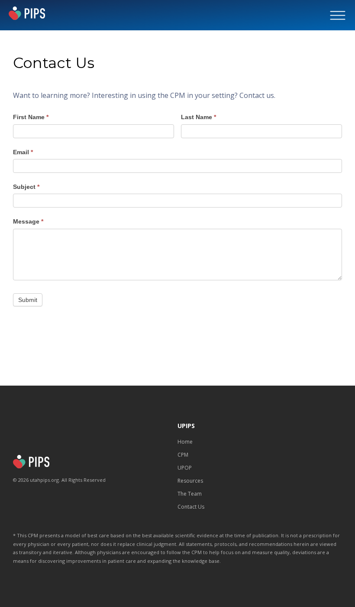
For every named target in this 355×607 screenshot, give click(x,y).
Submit (27, 299)
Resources (190, 480)
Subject (26, 186)
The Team (190, 493)
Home (185, 441)
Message (28, 221)
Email (23, 152)
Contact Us (191, 506)
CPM (183, 454)
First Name (30, 117)
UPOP (185, 467)
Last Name (198, 117)
